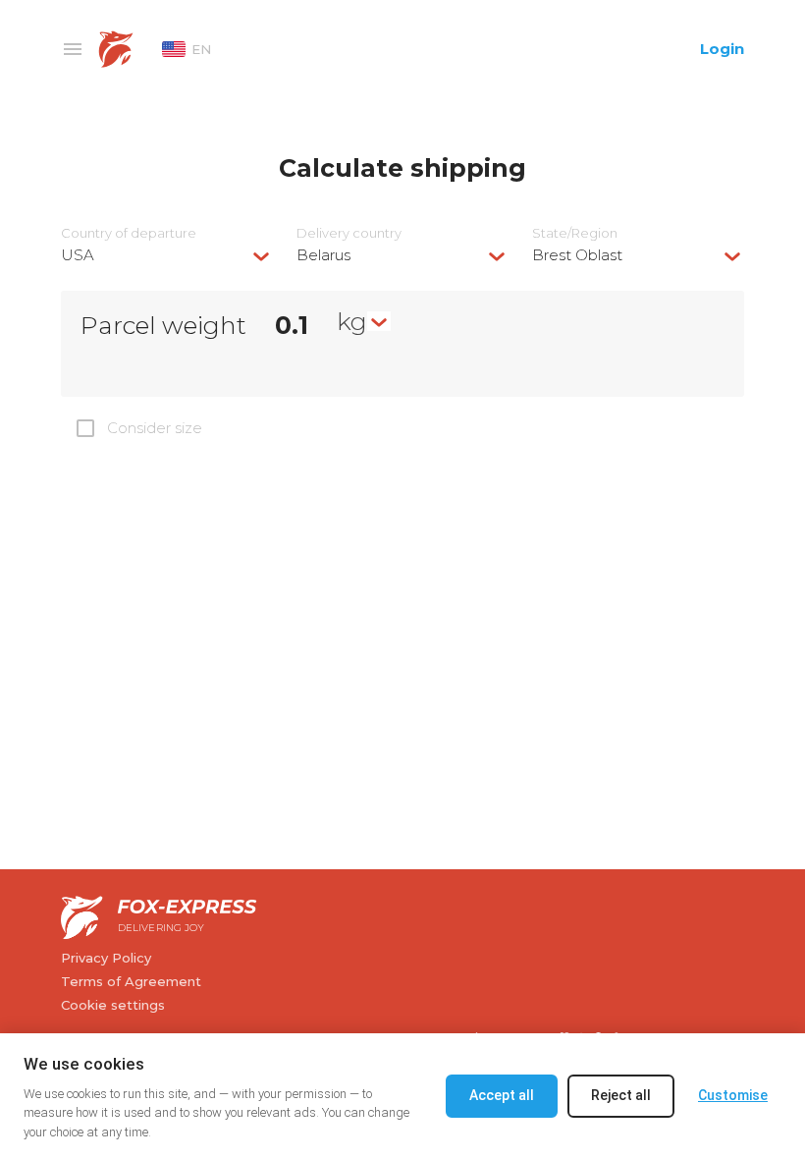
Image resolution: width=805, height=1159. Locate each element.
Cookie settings (113, 1005)
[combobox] (167, 255)
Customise (733, 1095)
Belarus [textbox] (323, 255)
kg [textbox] (352, 321)
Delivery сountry (349, 233)
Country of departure (128, 233)
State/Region (574, 233)
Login (722, 48)
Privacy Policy (106, 958)
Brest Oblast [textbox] (577, 255)
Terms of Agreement (131, 981)
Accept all (501, 1095)
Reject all (621, 1095)
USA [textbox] (77, 255)
